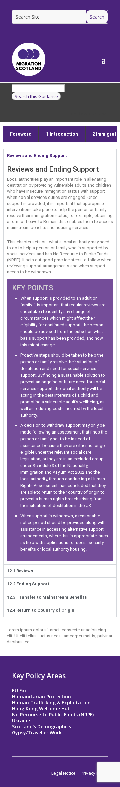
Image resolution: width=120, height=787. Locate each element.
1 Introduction (62, 134)
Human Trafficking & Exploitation (51, 702)
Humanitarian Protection (41, 696)
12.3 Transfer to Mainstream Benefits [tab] (47, 597)
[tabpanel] (60, 363)
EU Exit (20, 690)
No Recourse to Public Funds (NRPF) (53, 714)
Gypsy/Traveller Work (37, 732)
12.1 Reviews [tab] (20, 570)
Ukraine (21, 720)
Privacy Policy (94, 773)
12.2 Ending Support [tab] (28, 583)
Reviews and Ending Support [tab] (37, 155)
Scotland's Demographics (41, 726)
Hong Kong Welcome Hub (41, 708)
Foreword (21, 134)
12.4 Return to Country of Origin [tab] (40, 610)
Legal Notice (63, 773)
